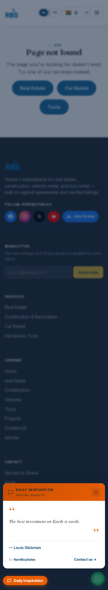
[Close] (96, 492)
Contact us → (85, 559)
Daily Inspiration (28, 580)
